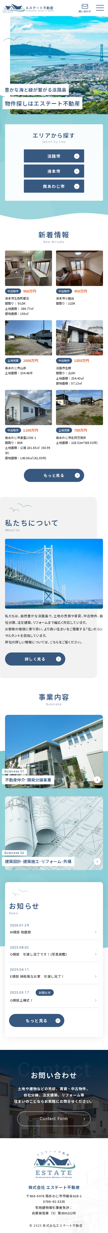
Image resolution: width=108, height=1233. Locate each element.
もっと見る (54, 475)
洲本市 (54, 171)
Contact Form (54, 1118)
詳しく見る (35, 659)
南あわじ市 (54, 186)
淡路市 (54, 156)
